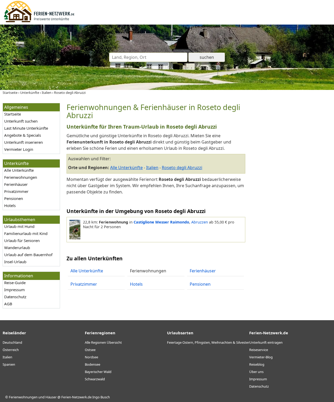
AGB (8, 303)
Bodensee (92, 364)
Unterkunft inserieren (23, 142)
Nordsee (91, 357)
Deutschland (12, 342)
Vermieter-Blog (261, 357)
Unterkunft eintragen (266, 342)
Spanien (9, 364)
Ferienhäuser (16, 184)
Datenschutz (15, 296)
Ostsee (90, 349)
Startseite (12, 114)
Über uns (256, 371)
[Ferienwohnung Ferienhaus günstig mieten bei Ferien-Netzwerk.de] (39, 21)
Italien (152, 167)
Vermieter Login (18, 149)
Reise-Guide (15, 282)
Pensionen (13, 198)
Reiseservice (258, 349)
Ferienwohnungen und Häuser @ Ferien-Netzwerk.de (50, 397)
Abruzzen (199, 222)
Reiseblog (256, 364)
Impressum (14, 289)
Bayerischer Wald (98, 371)
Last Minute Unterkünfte (26, 128)
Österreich (11, 349)
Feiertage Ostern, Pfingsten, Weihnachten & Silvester (208, 342)
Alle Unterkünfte (19, 170)
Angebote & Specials (22, 135)
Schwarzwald (95, 379)
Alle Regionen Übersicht (103, 342)
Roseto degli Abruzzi (182, 167)
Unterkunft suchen (21, 121)
